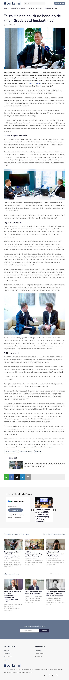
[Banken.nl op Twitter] (45, 675)
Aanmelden (44, 631)
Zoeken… (29, 3)
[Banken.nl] (7, 2)
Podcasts (39, 8)
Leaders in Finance (10, 452)
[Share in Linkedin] (22, 477)
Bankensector (49, 8)
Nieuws (6, 8)
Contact (6, 660)
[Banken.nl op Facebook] (49, 675)
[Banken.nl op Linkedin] (53, 675)
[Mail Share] (28, 477)
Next (54, 510)
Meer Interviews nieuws (58, 574)
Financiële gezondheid (25, 452)
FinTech (31, 8)
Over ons (6, 651)
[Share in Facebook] (11, 477)
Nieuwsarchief (8, 657)
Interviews (38, 452)
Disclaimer (38, 651)
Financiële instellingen (18, 8)
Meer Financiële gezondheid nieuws (54, 534)
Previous (32, 510)
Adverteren (7, 654)
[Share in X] (17, 477)
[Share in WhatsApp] (6, 477)
